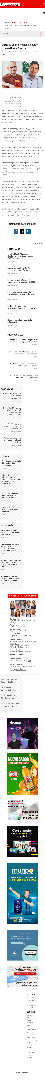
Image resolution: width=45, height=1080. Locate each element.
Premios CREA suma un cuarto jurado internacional (12, 396)
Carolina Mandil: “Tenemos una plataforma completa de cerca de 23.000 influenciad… (20, 256)
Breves (29, 1055)
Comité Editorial (31, 1000)
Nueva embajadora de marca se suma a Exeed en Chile (12, 440)
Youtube (29, 1020)
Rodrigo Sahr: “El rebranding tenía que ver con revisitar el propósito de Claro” (23, 341)
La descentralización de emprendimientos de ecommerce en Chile (21, 308)
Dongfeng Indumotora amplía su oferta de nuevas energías (10, 495)
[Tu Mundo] (22, 924)
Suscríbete (30, 1057)
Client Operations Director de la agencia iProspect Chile (12, 426)
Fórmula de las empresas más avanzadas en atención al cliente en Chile (21, 294)
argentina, (18, 101)
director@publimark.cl (9, 706)
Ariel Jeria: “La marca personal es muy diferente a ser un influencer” (23, 377)
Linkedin (29, 1025)
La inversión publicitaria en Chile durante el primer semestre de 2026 (21, 281)
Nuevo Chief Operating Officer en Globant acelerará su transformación (12, 411)
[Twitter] (22, 231)
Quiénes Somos (31, 998)
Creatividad (30, 1045)
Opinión (29, 1047)
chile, (13, 101)
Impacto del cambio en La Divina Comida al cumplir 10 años (19, 269)
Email (3, 54)
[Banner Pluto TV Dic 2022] (22, 856)
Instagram (30, 1022)
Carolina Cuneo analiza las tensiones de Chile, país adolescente (24, 365)
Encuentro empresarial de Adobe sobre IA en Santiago (10, 509)
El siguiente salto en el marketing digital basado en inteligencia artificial (10, 579)
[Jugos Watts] (22, 794)
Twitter (29, 1017)
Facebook (29, 1015)
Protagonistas (31, 1037)
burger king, (8, 101)
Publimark (30, 52)
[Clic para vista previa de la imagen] (22, 74)
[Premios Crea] (22, 748)
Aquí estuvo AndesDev (22, 1072)
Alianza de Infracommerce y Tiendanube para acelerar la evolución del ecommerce (11, 479)
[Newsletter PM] (22, 986)
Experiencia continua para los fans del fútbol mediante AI (10, 532)
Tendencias (30, 1032)
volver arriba (38, 243)
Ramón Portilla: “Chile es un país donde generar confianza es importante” (23, 353)
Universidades (31, 1035)
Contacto (29, 1003)
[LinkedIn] (28, 231)
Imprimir (36, 52)
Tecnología (30, 1050)
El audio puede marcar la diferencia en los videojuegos (11, 463)
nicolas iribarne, (10, 104)
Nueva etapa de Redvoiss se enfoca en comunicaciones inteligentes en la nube (11, 547)
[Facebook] (16, 231)
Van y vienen (30, 1052)
